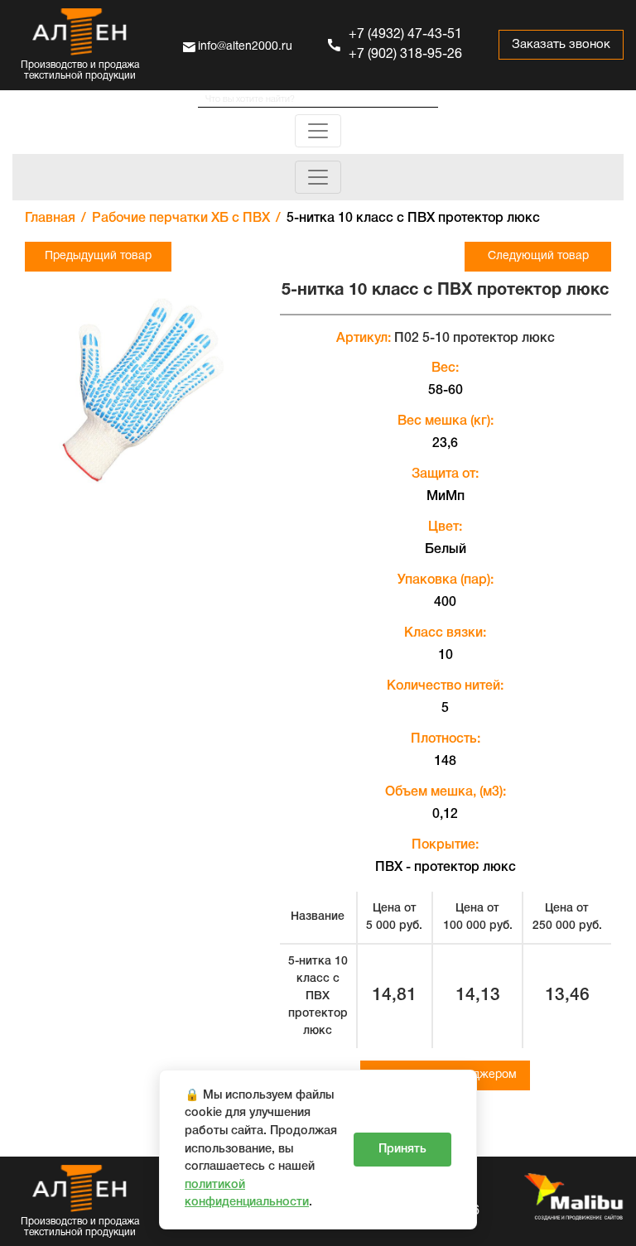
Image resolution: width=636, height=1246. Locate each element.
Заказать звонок (561, 45)
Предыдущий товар (98, 256)
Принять (402, 1149)
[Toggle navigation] (318, 130)
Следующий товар (538, 256)
